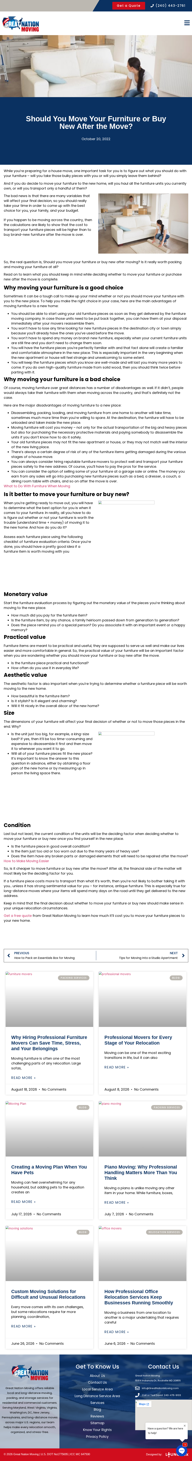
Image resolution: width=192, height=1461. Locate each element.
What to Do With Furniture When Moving (37, 486)
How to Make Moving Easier (26, 861)
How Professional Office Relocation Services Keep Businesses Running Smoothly (138, 1297)
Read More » (23, 1077)
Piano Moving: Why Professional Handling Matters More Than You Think (140, 1172)
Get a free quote (18, 915)
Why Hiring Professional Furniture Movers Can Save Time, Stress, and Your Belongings (49, 1043)
